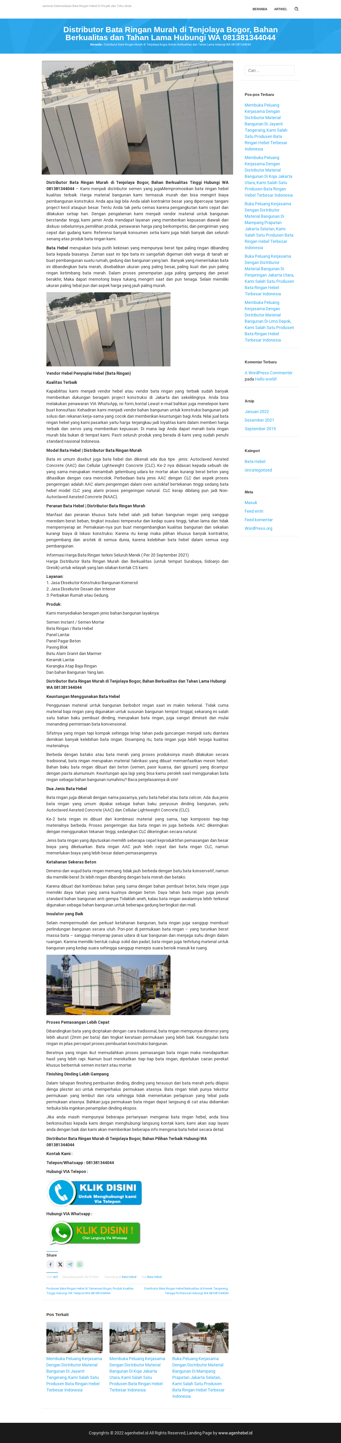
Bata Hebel (129, 1277)
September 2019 (260, 428)
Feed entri (254, 511)
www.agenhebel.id (235, 1432)
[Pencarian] (296, 9)
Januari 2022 (257, 411)
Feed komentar (259, 519)
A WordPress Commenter (269, 372)
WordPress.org (258, 528)
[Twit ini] (60, 1264)
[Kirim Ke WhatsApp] (80, 1264)
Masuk (251, 502)
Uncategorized (258, 470)
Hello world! (266, 379)
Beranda (95, 44)
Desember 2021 (259, 420)
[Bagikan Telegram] (70, 1264)
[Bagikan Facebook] (50, 1264)
